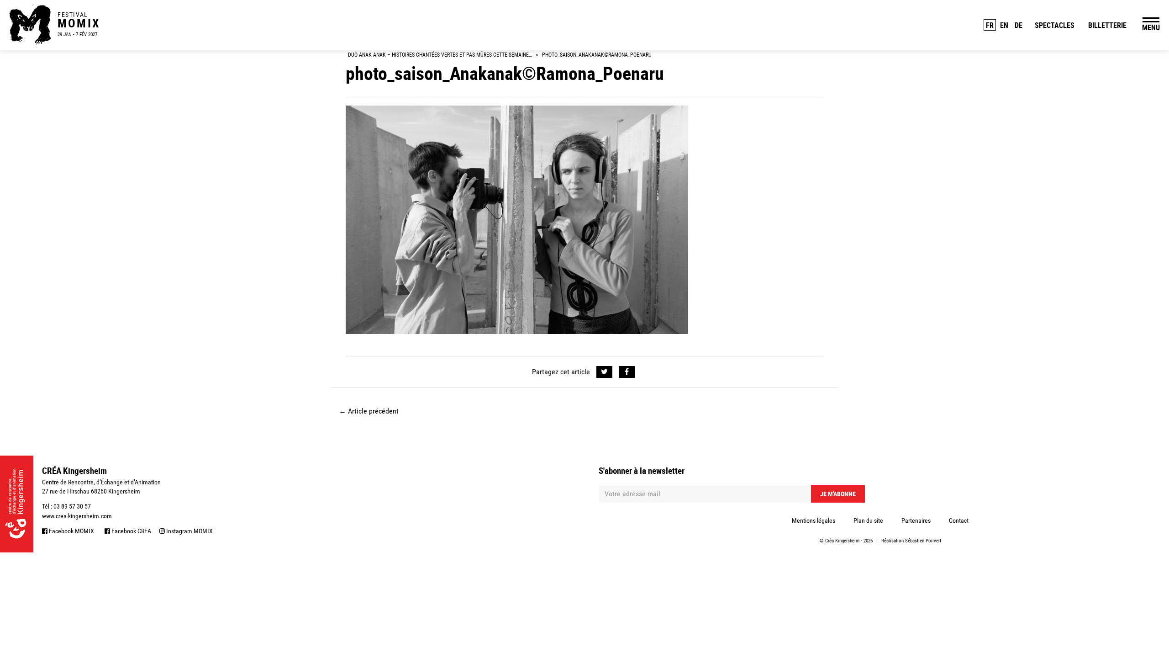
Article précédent (369, 411)
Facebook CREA (130, 531)
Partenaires (916, 520)
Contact (959, 520)
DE (1018, 25)
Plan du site (868, 520)
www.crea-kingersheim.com (77, 516)
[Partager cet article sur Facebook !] (627, 372)
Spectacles (1054, 25)
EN (1004, 25)
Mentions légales (813, 520)
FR (990, 25)
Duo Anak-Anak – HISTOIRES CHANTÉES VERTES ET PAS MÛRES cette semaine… (440, 55)
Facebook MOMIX (70, 531)
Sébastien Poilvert (923, 541)
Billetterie (1107, 25)
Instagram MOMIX (189, 531)
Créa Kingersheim (842, 541)
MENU (1151, 27)
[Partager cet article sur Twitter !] (604, 372)
